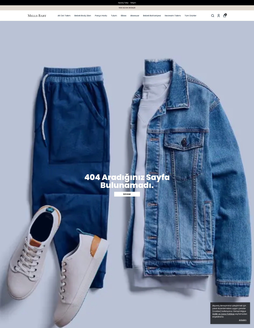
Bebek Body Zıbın (82, 15)
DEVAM (127, 194)
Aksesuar (134, 15)
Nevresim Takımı (173, 15)
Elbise (123, 15)
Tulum (114, 15)
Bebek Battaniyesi (152, 15)
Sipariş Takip (123, 3)
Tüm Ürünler (190, 15)
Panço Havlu (101, 15)
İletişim (133, 3)
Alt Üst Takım (64, 15)
